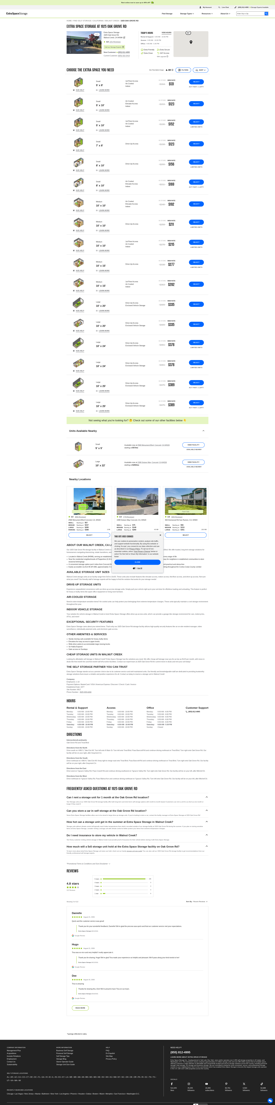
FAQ (107, 1050)
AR (12, 1077)
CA (19, 1077)
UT (8, 1080)
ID (50, 1077)
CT (27, 1077)
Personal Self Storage (64, 1053)
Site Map (109, 1056)
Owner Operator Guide (64, 1062)
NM (115, 1077)
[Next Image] (99, 42)
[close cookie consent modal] (160, 535)
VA (12, 1080)
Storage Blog (61, 1059)
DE (31, 1077)
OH (127, 1077)
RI (142, 1077)
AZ (16, 1077)
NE (99, 1077)
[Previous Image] (69, 42)
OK (131, 1077)
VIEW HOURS (166, 32)
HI (46, 1077)
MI (83, 1077)
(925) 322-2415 (124, 56)
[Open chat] (270, 1100)
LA (67, 1077)
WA (16, 1080)
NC (123, 1077)
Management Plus (14, 1050)
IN (56, 1077)
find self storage (82, 21)
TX (154, 1077)
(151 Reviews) (115, 42)
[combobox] (252, 13)
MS (91, 1077)
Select (196, 82)
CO (23, 1077)
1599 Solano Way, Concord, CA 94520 (152, 462)
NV (103, 1077)
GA (43, 1077)
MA (79, 1077)
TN (150, 1077)
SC (146, 1077)
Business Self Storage (64, 1050)
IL (53, 1077)
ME (71, 1077)
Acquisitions (11, 1053)
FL (39, 1077)
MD (75, 1077)
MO (95, 1077)
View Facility (193, 445)
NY (119, 1077)
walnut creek (112, 21)
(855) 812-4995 (194, 712)
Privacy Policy (111, 1059)
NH (107, 1077)
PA (139, 1077)
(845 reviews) (176, 517)
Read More (80, 1008)
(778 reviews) (128, 517)
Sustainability (12, 1064)
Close (137, 562)
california (98, 21)
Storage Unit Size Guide (65, 1064)
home (69, 21)
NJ (111, 1077)
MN (86, 1077)
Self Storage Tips (62, 1056)
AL (8, 1077)
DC (35, 1077)
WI (20, 1080)
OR (135, 1077)
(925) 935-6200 (85, 692)
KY (63, 1077)
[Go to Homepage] (14, 13)
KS (59, 1077)
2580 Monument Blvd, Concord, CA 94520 (154, 445)
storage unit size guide (134, 851)
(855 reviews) (80, 517)
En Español (110, 1053)
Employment (11, 1059)
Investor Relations (14, 1056)
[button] (137, 433)
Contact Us (11, 1062)
